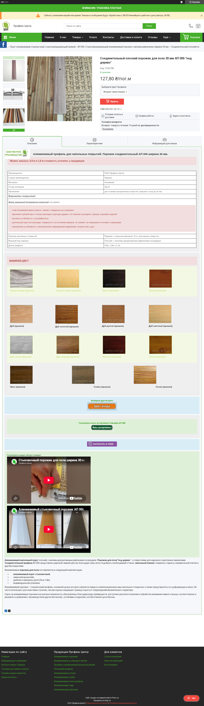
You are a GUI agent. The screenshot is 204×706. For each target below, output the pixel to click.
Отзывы (152, 37)
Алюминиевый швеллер (66, 689)
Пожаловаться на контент (97, 703)
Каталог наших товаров (13, 665)
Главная (49, 37)
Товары (76, 37)
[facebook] (6, 611)
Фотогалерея (110, 665)
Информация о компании (13, 661)
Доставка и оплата (131, 37)
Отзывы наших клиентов (13, 673)
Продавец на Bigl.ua (102, 700)
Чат (194, 698)
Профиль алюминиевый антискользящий (74, 665)
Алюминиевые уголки (65, 673)
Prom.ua (115, 698)
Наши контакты (9, 677)
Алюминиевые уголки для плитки (70, 661)
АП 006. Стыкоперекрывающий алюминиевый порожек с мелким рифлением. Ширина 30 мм (123, 47)
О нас (63, 37)
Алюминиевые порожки (66, 656)
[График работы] (198, 26)
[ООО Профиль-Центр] (6, 26)
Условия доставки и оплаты (15, 669)
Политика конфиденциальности (123, 703)
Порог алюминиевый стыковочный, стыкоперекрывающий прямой (43, 47)
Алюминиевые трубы (64, 677)
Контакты (108, 37)
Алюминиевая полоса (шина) (68, 681)
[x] (9, 611)
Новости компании (113, 661)
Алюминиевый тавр (64, 685)
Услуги (93, 37)
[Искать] (149, 26)
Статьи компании (112, 656)
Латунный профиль (63, 669)
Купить (114, 101)
